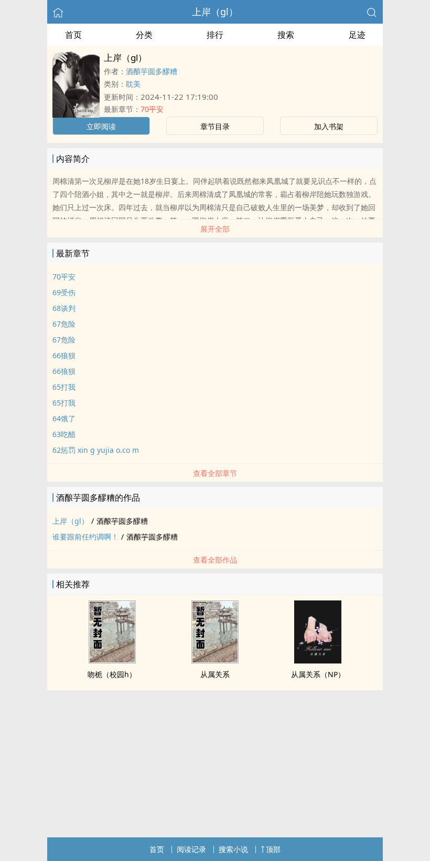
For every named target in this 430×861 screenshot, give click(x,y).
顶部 (273, 849)
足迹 (357, 34)
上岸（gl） (215, 11)
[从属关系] (215, 660)
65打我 (64, 387)
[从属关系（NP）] (317, 660)
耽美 (133, 84)
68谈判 (64, 308)
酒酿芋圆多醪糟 (151, 71)
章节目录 (215, 126)
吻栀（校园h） (112, 674)
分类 (144, 34)
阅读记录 (191, 849)
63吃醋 (64, 434)
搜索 (285, 34)
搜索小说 (233, 849)
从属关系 (215, 674)
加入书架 (328, 126)
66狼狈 (64, 355)
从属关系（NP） (318, 674)
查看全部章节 (215, 473)
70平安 (152, 109)
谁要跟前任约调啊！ (85, 537)
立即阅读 (101, 126)
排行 (215, 34)
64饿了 (64, 418)
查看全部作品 (215, 560)
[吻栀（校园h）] (112, 660)
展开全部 (215, 229)
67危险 (64, 324)
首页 (73, 34)
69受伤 (64, 292)
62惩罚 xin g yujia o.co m (95, 450)
